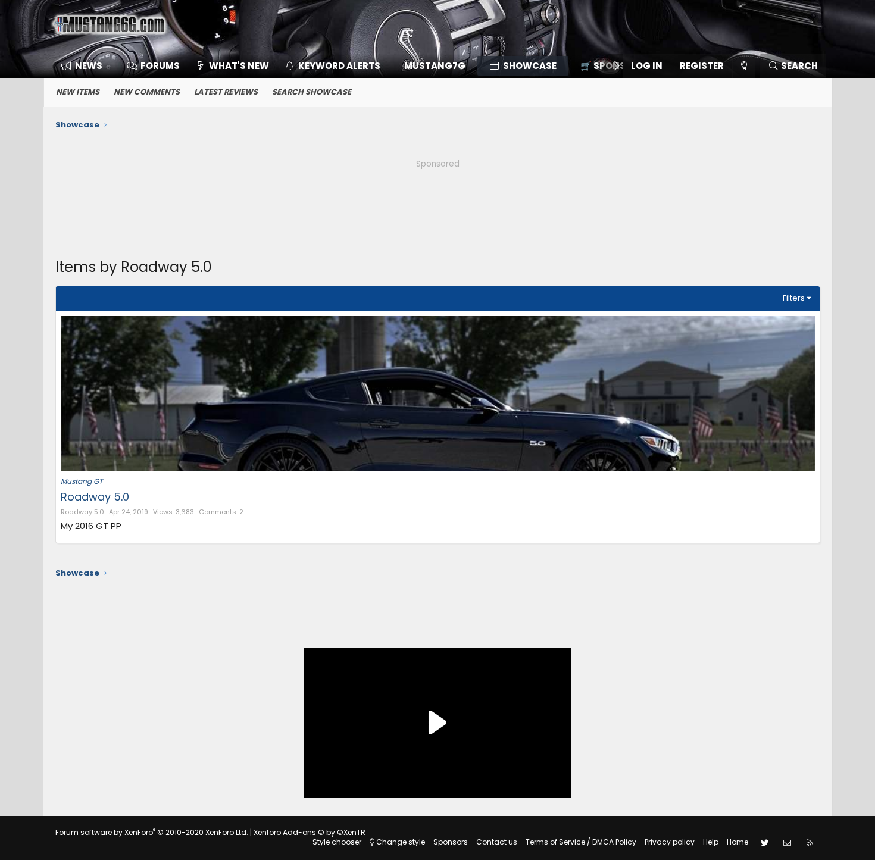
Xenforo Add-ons (309, 832)
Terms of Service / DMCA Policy (581, 842)
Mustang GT (81, 481)
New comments (147, 92)
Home (737, 842)
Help (710, 842)
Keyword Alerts (339, 66)
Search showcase (311, 92)
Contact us (496, 842)
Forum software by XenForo (151, 832)
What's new (239, 66)
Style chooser (336, 842)
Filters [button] (794, 298)
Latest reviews (226, 92)
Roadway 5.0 (95, 496)
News (88, 66)
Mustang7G (434, 66)
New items (77, 92)
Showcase (530, 66)
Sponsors (450, 842)
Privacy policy (670, 842)
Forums (160, 66)
